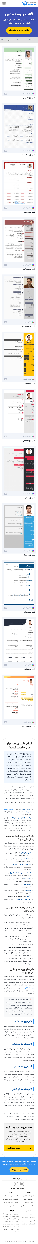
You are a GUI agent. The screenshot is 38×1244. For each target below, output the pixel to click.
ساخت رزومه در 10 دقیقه (19, 30)
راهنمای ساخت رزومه (10, 1203)
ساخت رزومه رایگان (19, 1169)
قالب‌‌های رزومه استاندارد (10, 1199)
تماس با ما (10, 1206)
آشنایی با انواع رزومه (28, 1217)
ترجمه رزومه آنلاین (27, 1203)
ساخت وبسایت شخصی (28, 1206)
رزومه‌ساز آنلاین (29, 988)
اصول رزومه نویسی (27, 1221)
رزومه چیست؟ (28, 1214)
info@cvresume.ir (19, 1188)
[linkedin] (22, 1184)
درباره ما (11, 1210)
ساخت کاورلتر (28, 1199)
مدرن (10, 40)
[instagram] (16, 1184)
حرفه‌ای (18, 40)
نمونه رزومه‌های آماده (10, 1196)
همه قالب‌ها (30, 40)
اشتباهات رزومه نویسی (28, 1224)
